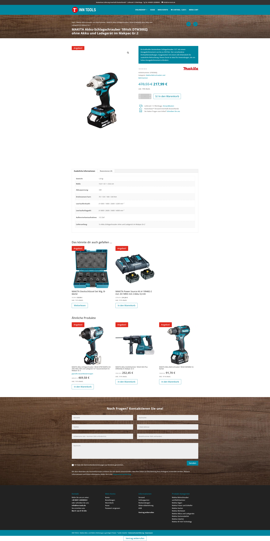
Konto (107, 497)
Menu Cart (193, 10)
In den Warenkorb (168, 96)
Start (73, 22)
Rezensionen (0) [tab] (106, 171)
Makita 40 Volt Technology (182, 522)
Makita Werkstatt (178, 511)
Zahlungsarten (143, 500)
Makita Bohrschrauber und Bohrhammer (90, 22)
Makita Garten (177, 508)
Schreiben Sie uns (173, 111)
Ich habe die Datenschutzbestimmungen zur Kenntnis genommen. (99, 465)
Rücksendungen (144, 503)
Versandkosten (168, 106)
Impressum (149, 533)
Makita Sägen (177, 503)
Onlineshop (140, 10)
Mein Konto (163, 10)
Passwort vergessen (112, 508)
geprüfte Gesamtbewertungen (82, 374)
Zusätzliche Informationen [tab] (84, 171)
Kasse (152, 10)
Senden (192, 463)
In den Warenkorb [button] (126, 305)
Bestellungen (110, 500)
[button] (128, 53)
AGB (140, 508)
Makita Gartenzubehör (180, 516)
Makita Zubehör (178, 519)
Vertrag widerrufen (135, 538)
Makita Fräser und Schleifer (182, 505)
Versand (141, 497)
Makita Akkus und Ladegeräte (183, 513)
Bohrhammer (180, 500)
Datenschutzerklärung (136, 533)
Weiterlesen (80, 305)
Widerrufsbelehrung (145, 505)
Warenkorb (109, 503)
